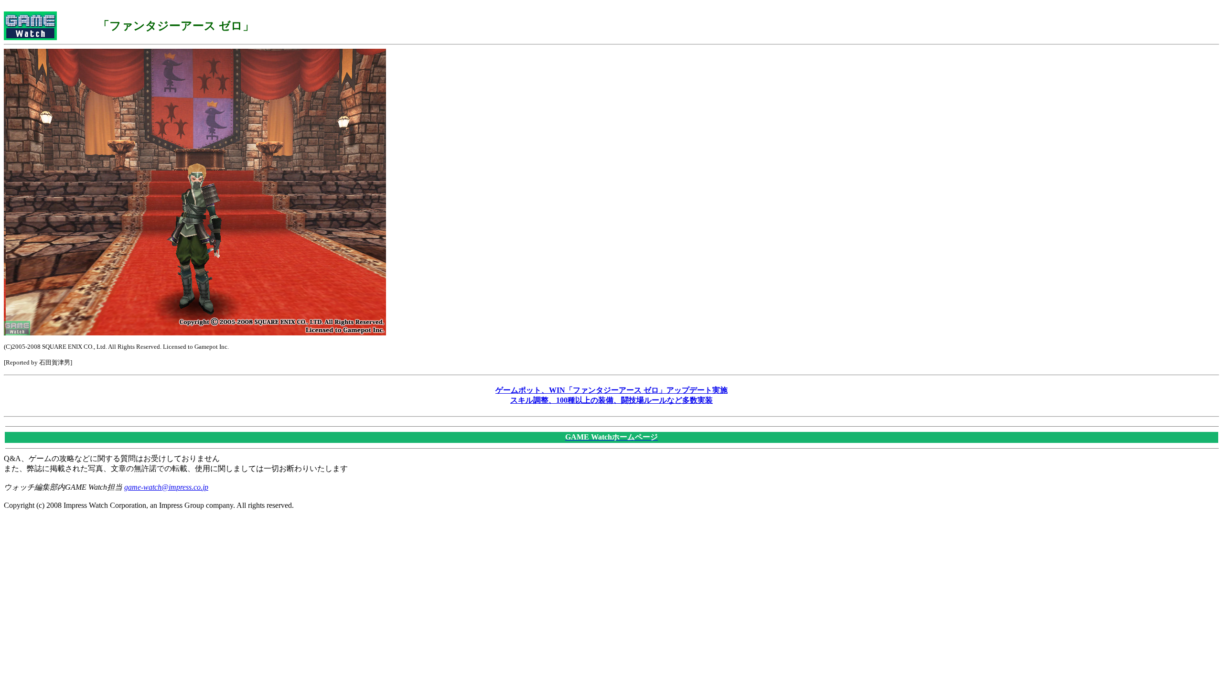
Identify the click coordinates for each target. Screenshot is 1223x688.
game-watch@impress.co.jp (166, 487)
